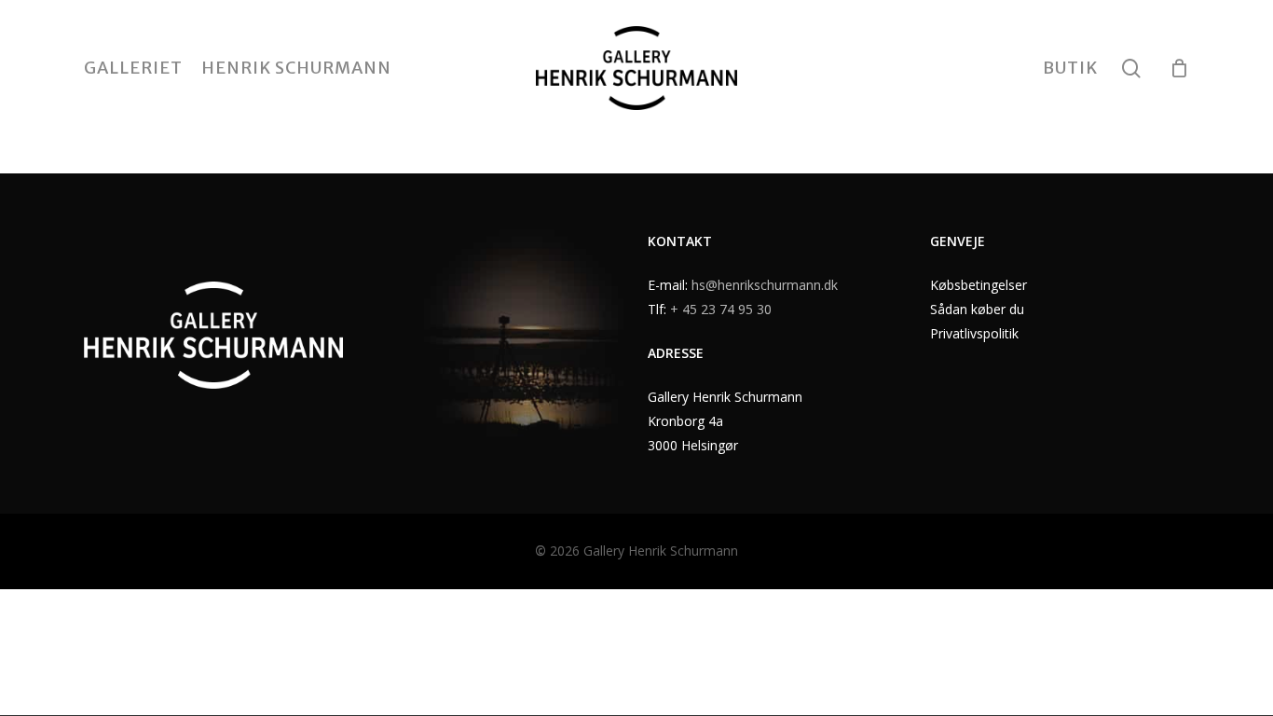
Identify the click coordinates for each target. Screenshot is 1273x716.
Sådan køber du (977, 309)
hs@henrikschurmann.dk (764, 285)
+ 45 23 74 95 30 (721, 309)
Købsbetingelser (978, 285)
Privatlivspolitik (974, 333)
